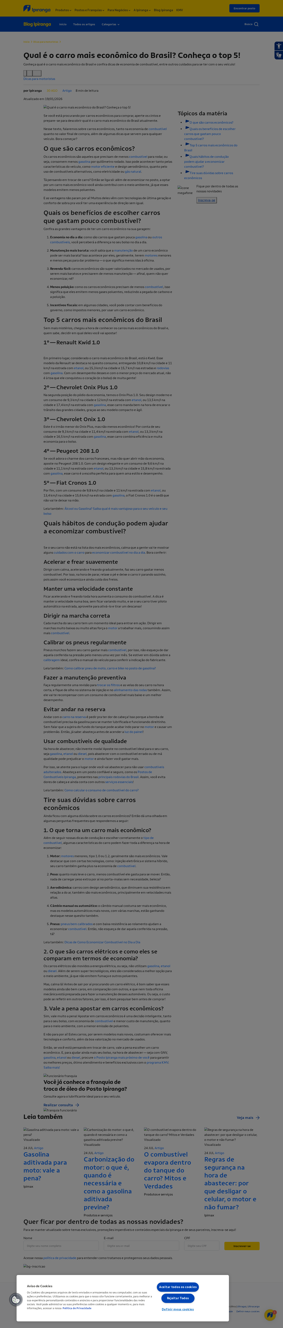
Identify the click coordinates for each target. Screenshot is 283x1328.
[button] (16, 1299)
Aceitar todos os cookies (178, 1287)
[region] (123, 1298)
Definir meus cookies (178, 1309)
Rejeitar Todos (178, 1298)
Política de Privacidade (77, 1308)
